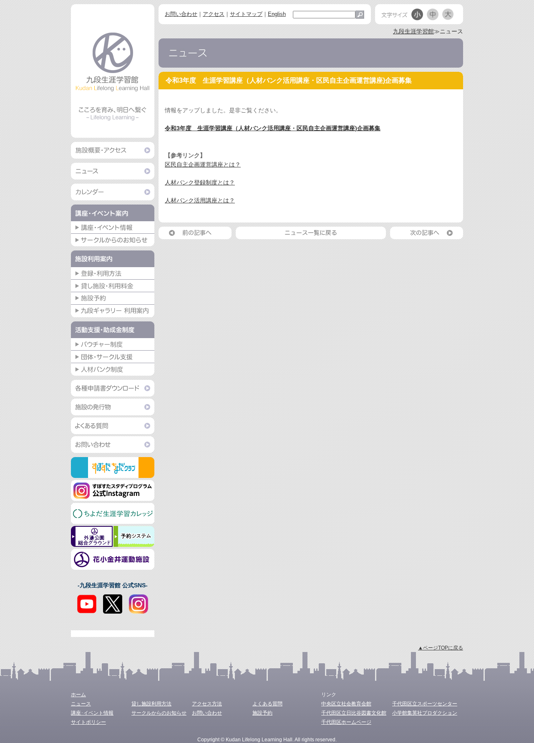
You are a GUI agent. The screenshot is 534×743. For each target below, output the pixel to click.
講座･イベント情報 (92, 713)
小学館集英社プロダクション (424, 713)
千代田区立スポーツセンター (424, 704)
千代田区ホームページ (346, 722)
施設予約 (262, 713)
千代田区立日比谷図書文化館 (353, 713)
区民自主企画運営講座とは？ (203, 164)
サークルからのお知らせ (158, 713)
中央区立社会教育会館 (346, 704)
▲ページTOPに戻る (440, 648)
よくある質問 (267, 704)
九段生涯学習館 (413, 31)
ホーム (78, 695)
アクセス (213, 14)
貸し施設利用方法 (151, 704)
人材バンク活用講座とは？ (200, 200)
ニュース (81, 704)
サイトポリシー (88, 722)
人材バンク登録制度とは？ (200, 182)
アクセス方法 (207, 704)
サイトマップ (246, 14)
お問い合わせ (181, 14)
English (277, 14)
